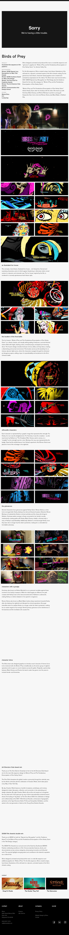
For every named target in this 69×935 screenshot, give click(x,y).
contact (4, 906)
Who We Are (22, 913)
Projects (21, 911)
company (38, 906)
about (20, 906)
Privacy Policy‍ (38, 911)
